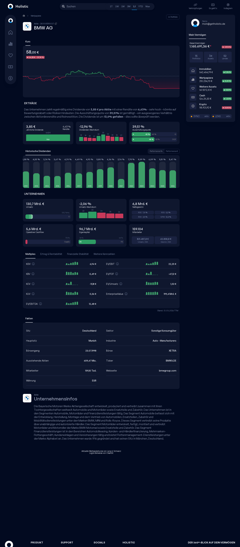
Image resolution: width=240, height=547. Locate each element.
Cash (202, 95)
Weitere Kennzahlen (104, 254)
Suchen (71, 6)
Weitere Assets (207, 86)
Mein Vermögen (197, 34)
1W (117, 6)
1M (123, 6)
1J (134, 6)
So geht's (213, 8)
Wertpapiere (206, 77)
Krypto (203, 104)
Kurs (27, 41)
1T (111, 6)
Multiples (30, 254)
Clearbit (109, 453)
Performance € (172, 151)
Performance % (156, 151)
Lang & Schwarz (114, 451)
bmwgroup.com (167, 370)
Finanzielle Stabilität (78, 254)
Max (147, 6)
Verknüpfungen (195, 8)
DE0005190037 (47, 24)
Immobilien (205, 69)
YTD (140, 6)
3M (128, 6)
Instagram (228, 8)
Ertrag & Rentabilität (51, 254)
